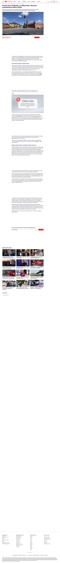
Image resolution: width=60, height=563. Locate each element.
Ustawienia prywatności (44, 555)
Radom (31, 546)
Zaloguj (54, 1)
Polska (15, 1)
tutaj (18, 561)
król (21, 56)
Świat (19, 1)
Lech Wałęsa (17, 545)
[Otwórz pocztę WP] (48, 1)
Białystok (31, 544)
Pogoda (28, 1)
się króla (37, 141)
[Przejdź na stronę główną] (3, 2)
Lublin (31, 549)
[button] (51, 1)
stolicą (40, 74)
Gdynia (31, 545)
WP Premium (24, 1)
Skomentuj (37, 37)
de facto (19, 115)
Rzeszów (31, 548)
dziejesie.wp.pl (32, 227)
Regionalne (33, 1)
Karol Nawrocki (18, 546)
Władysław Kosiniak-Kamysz (19, 544)
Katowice (31, 547)
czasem (19, 59)
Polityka (38, 1)
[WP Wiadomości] (9, 1)
